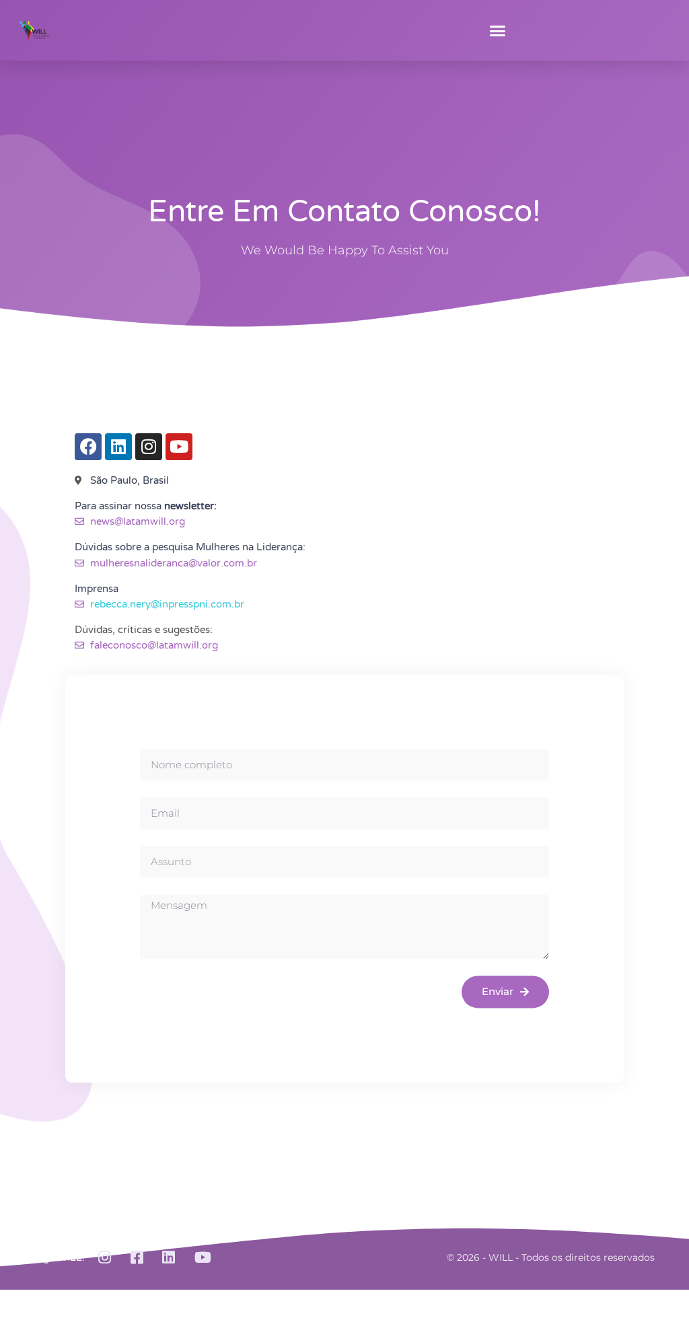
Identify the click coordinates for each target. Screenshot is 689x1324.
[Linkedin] (118, 446)
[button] (498, 30)
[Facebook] (88, 446)
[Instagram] (148, 446)
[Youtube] (179, 446)
